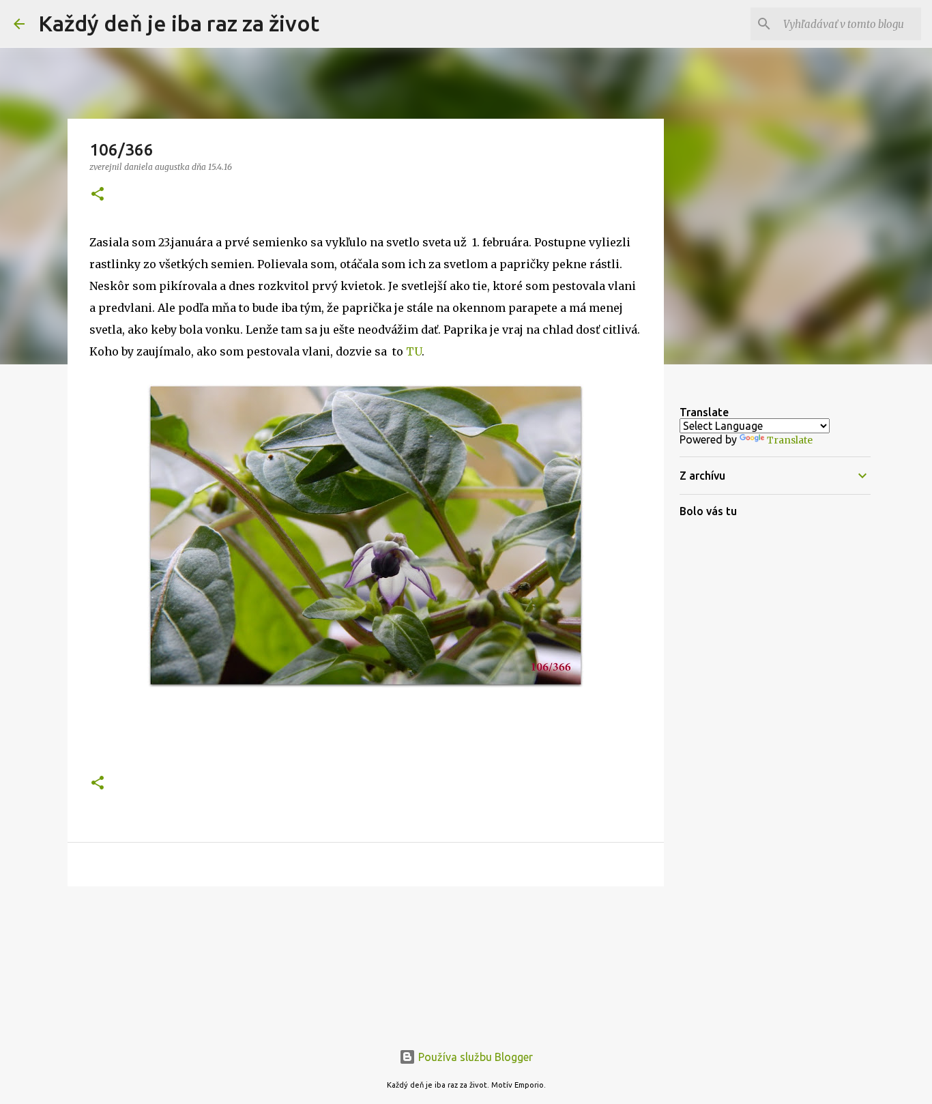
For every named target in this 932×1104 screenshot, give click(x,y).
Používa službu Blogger (474, 1057)
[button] (97, 195)
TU (414, 351)
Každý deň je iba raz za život (178, 23)
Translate (790, 440)
